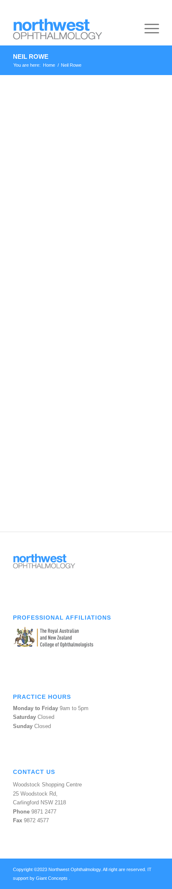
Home (49, 65)
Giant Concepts (52, 878)
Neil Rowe (30, 56)
